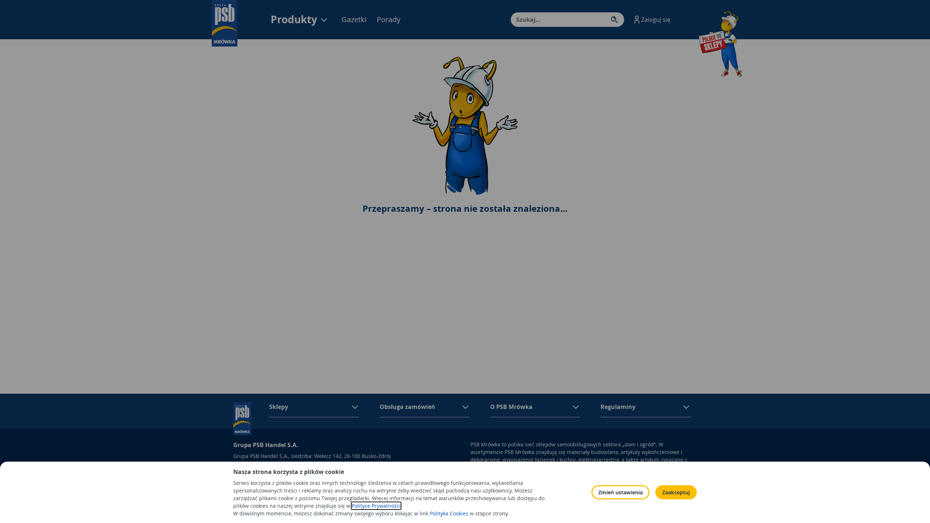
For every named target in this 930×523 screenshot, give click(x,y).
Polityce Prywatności (376, 505)
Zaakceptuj (676, 492)
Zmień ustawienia (620, 492)
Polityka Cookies (449, 513)
